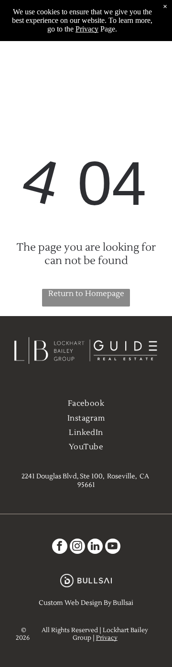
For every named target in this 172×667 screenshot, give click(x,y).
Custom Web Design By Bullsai (86, 603)
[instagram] (77, 547)
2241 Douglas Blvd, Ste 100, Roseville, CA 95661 (86, 480)
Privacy (107, 638)
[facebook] (59, 547)
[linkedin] (95, 547)
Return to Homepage (86, 293)
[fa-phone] (18, 70)
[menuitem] (86, 403)
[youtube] (112, 547)
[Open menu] (154, 65)
